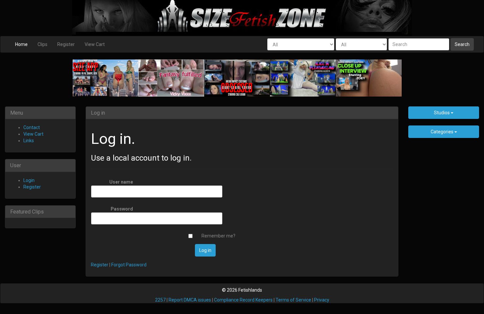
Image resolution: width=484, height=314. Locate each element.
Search (462, 44)
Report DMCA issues (190, 300)
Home (21, 44)
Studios (442, 112)
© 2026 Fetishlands (242, 290)
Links (28, 140)
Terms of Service (293, 300)
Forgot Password (129, 264)
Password (122, 209)
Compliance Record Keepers (243, 300)
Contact (31, 127)
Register (66, 44)
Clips (42, 44)
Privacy (321, 300)
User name (121, 182)
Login (29, 180)
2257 (160, 300)
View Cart (95, 44)
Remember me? (218, 235)
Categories (442, 131)
